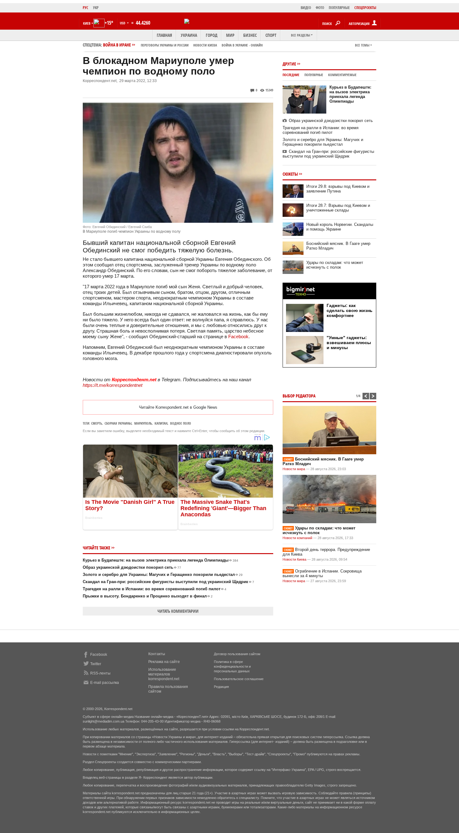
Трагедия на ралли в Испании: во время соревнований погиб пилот (154, 589)
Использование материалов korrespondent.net (163, 674)
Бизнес (250, 35)
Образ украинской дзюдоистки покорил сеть (132, 567)
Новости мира (294, 469)
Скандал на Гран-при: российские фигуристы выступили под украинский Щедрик (168, 581)
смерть (96, 423)
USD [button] (123, 23)
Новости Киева (294, 559)
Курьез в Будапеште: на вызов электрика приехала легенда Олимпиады (160, 560)
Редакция (221, 687)
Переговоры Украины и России (165, 45)
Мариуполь (143, 423)
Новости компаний (297, 538)
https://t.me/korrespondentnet (112, 385)
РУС (85, 7)
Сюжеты (290, 174)
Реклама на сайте (164, 662)
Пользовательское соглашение (239, 679)
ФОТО (320, 7)
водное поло (180, 423)
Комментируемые (342, 74)
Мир (230, 35)
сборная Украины (118, 423)
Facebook (238, 336)
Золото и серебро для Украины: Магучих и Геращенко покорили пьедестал (163, 574)
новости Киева (205, 45)
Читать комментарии (178, 611)
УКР (96, 7)
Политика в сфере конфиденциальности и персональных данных (232, 666)
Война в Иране (183, 45)
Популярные (313, 74)
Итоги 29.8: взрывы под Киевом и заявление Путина (337, 188)
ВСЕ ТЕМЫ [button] (362, 45)
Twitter (95, 664)
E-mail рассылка (104, 682)
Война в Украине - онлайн (242, 45)
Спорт (270, 35)
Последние (291, 74)
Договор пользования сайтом (237, 654)
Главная (164, 35)
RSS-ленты (100, 673)
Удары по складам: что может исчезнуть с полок (334, 265)
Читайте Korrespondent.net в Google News (178, 407)
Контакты (156, 654)
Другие (289, 64)
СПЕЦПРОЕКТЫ (365, 7)
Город (211, 35)
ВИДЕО (306, 7)
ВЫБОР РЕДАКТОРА (299, 396)
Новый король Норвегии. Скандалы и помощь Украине (339, 226)
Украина (189, 35)
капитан (161, 423)
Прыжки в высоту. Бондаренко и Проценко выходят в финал (148, 596)
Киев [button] (87, 23)
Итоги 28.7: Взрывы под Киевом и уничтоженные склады (338, 207)
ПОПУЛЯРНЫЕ (339, 7)
